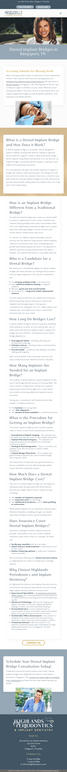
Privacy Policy (56, 770)
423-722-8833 (25, 7)
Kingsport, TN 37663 (33, 748)
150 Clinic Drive (33, 743)
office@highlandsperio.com (34, 764)
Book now (43, 7)
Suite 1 (33, 746)
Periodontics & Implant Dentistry (33, 740)
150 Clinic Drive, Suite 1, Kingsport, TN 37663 (33, 1)
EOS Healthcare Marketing (46, 770)
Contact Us (33, 642)
